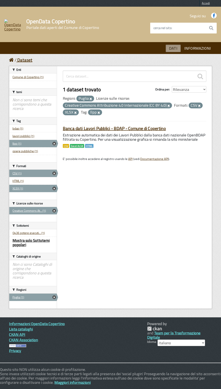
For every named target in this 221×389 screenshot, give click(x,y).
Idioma (151, 342)
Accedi (206, 3)
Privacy (15, 351)
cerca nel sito (162, 28)
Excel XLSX (77, 146)
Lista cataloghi (21, 329)
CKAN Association (23, 340)
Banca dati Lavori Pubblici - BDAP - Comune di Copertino (114, 128)
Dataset (24, 60)
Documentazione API (154, 159)
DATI (173, 48)
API (130, 159)
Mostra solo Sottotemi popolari (31, 242)
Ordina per (162, 89)
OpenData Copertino (62, 24)
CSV (66, 146)
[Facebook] (214, 16)
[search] (200, 76)
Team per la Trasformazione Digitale (173, 335)
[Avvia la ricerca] (211, 28)
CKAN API (17, 334)
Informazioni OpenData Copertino (37, 324)
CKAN (154, 328)
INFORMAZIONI (197, 48)
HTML (89, 146)
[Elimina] (91, 99)
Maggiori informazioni (72, 382)
